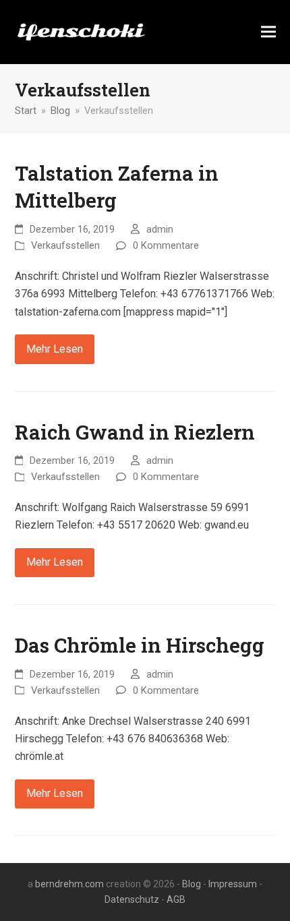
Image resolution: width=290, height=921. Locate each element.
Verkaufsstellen (65, 245)
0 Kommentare (166, 245)
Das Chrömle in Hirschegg (139, 645)
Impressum (232, 884)
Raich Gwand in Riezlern (135, 432)
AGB (176, 899)
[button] (268, 32)
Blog (191, 884)
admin (159, 229)
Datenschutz (132, 899)
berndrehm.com (69, 884)
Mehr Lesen (54, 349)
